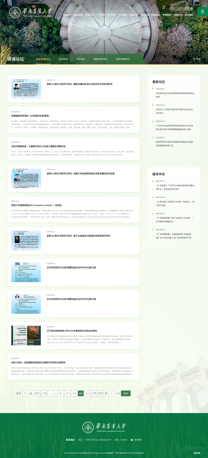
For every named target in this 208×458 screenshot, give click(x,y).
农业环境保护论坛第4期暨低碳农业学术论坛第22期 (71, 299)
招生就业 (156, 15)
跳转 (126, 393)
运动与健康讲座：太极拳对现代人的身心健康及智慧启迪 (38, 146)
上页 (44, 393)
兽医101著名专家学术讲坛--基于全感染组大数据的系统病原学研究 (78, 236)
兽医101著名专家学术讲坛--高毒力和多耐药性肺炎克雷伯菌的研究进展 (81, 173)
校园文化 (134, 15)
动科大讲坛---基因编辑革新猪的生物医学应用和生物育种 (38, 362)
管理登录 (138, 440)
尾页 (101, 393)
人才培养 (100, 15)
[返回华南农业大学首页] (30, 7)
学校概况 (67, 15)
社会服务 (122, 15)
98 (60, 393)
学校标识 (167, 15)
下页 (94, 393)
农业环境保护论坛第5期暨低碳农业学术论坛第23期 (71, 267)
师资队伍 (89, 15)
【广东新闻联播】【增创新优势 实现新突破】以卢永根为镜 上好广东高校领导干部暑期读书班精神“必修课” (174, 237)
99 (67, 393)
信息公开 (178, 15)
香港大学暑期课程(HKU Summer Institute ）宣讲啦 (36, 205)
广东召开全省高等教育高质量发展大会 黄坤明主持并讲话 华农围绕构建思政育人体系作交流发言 (174, 129)
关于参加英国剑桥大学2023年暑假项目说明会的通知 (72, 331)
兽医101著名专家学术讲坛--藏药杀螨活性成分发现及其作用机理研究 (80, 84)
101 (80, 393)
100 (74, 393)
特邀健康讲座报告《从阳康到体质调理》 (30, 116)
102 (87, 393)
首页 (198, 59)
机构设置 (78, 15)
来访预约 (189, 15)
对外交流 (145, 15)
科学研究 (111, 15)
